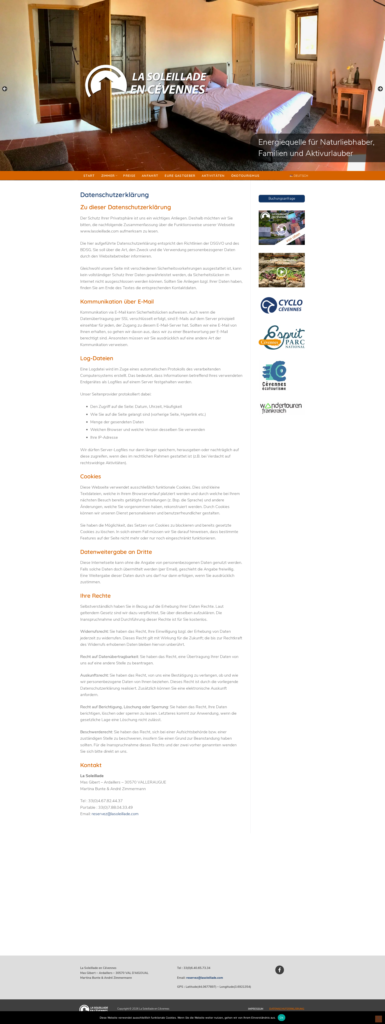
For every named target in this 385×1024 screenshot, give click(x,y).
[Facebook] (279, 970)
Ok (281, 1017)
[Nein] (378, 1019)
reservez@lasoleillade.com (115, 814)
